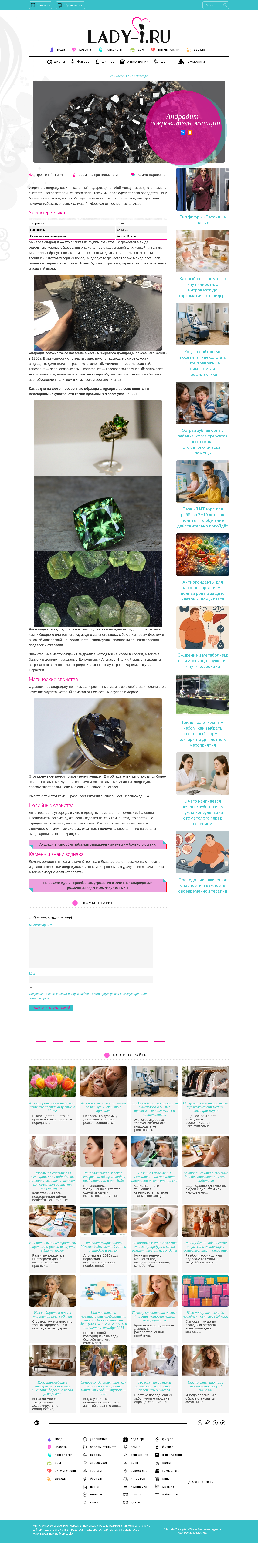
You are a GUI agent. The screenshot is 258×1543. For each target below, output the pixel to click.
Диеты (59, 61)
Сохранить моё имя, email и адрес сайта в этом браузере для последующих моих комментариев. (88, 996)
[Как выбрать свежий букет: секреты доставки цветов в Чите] (52, 1096)
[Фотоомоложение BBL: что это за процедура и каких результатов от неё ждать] (154, 1236)
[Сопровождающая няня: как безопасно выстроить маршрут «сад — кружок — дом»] (103, 1375)
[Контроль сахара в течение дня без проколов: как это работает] (205, 1166)
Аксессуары (99, 1463)
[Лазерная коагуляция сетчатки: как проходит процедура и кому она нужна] (154, 1166)
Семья (135, 1447)
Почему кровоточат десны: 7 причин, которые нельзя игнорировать (154, 1316)
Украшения (98, 1439)
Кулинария (139, 1486)
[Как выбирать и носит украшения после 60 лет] (52, 1305)
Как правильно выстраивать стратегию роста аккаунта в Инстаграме (52, 1246)
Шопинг (167, 61)
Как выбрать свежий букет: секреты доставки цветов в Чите (52, 1107)
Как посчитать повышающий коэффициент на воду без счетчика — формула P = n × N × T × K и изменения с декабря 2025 (103, 1320)
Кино (166, 1478)
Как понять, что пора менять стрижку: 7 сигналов (205, 1386)
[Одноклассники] (190, 132)
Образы (96, 1455)
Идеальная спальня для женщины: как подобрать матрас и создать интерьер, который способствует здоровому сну (52, 1180)
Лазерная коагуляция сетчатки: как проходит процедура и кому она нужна (154, 1177)
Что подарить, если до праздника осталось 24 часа (205, 1314)
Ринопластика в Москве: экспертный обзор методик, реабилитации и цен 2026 (103, 1177)
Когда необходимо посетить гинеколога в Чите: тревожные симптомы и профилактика (154, 1109)
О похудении (137, 61)
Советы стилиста (103, 1447)
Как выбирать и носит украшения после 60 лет (52, 1314)
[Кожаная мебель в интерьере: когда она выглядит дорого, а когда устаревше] (52, 1375)
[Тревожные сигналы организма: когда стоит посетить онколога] (154, 1375)
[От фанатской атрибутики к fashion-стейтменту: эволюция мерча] (205, 1096)
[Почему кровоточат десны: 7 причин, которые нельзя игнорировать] (154, 1305)
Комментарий (40, 925)
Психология (115, 49)
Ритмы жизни (169, 49)
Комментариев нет (152, 175)
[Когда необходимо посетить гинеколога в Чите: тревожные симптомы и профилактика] (154, 1096)
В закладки (43, 5)
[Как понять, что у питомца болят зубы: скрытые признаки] (103, 1096)
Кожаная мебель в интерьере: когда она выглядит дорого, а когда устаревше (52, 1388)
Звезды (200, 49)
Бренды (96, 1478)
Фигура (83, 61)
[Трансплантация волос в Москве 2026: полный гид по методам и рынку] (103, 1236)
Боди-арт (137, 1439)
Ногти (94, 1486)
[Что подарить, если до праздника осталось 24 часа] (205, 1305)
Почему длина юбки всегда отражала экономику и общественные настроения (205, 1246)
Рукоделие (139, 1470)
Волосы (96, 1494)
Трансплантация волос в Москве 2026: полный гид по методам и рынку (103, 1246)
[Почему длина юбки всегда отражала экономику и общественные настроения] (205, 1236)
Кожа (94, 1502)
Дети (134, 1463)
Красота (85, 49)
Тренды (96, 1470)
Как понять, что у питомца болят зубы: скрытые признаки (103, 1107)
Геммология (196, 61)
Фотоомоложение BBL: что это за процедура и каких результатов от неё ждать (154, 1246)
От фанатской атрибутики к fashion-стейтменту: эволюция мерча (205, 1107)
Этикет (136, 1494)
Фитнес (108, 61)
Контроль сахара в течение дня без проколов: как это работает (205, 1177)
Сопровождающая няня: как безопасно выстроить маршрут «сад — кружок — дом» (103, 1388)
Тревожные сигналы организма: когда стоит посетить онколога (154, 1386)
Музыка (168, 1486)
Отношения (139, 1455)
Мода (61, 49)
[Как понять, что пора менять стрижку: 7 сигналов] (205, 1375)
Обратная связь (73, 5)
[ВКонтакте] (183, 132)
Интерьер (138, 1478)
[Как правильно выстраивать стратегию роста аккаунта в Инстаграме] (52, 1236)
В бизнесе (170, 1494)
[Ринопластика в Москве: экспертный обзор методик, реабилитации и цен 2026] (103, 1166)
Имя (33, 973)
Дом (141, 49)
